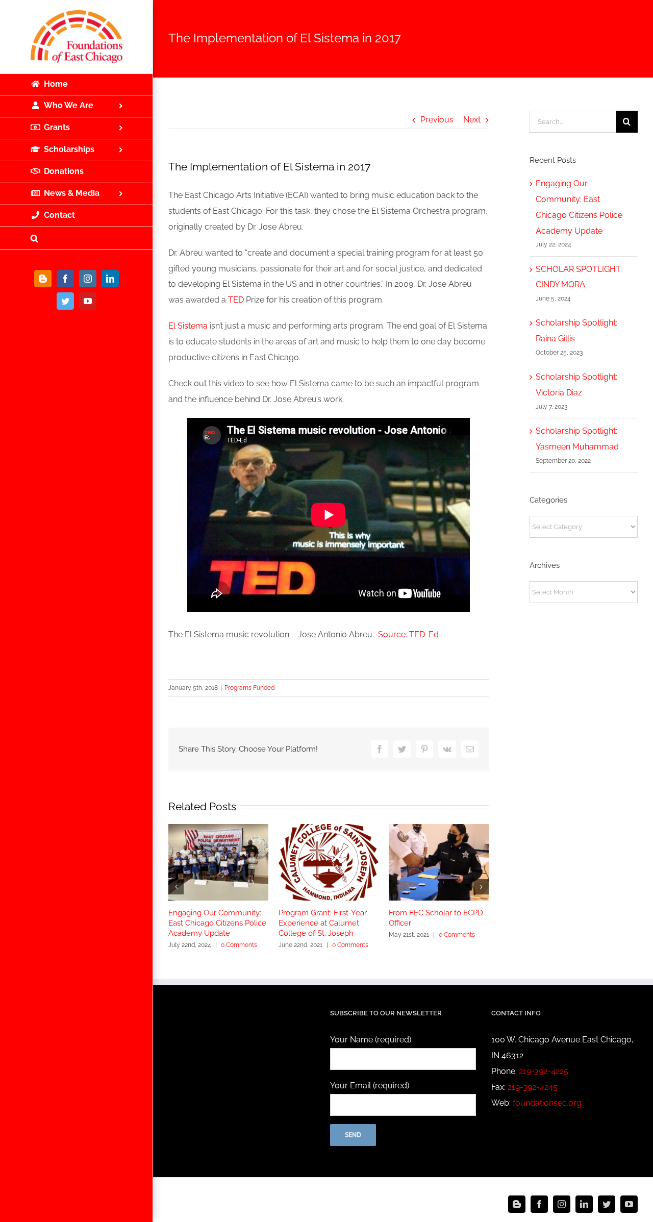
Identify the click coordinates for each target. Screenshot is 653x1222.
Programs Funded (249, 687)
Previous (437, 119)
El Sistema (188, 326)
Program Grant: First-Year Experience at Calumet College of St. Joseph (323, 923)
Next (472, 119)
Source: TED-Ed (408, 634)
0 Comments (239, 945)
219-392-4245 (533, 1087)
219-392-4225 (543, 1071)
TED (236, 300)
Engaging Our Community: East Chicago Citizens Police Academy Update (217, 923)
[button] (76, 238)
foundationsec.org (547, 1103)
